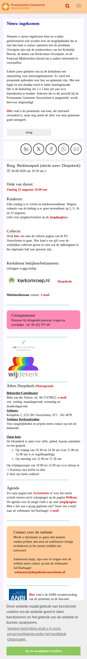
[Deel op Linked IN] (26, 149)
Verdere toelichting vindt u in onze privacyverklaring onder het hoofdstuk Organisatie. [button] (36, 634)
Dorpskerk (65, 281)
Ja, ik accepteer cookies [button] (43, 651)
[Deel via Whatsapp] (63, 149)
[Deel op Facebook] (51, 149)
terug (29, 132)
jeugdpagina (58, 217)
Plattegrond (44, 386)
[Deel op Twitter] (38, 149)
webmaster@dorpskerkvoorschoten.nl (39, 572)
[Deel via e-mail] (76, 149)
